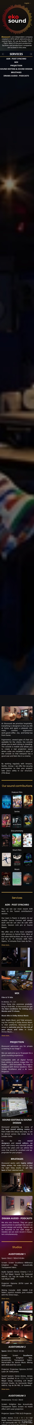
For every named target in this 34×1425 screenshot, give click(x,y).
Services (16, 54)
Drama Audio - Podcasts (16, 75)
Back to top (27, 1422)
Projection (16, 65)
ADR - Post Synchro (16, 58)
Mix (16, 62)
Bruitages (16, 72)
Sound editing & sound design (16, 69)
